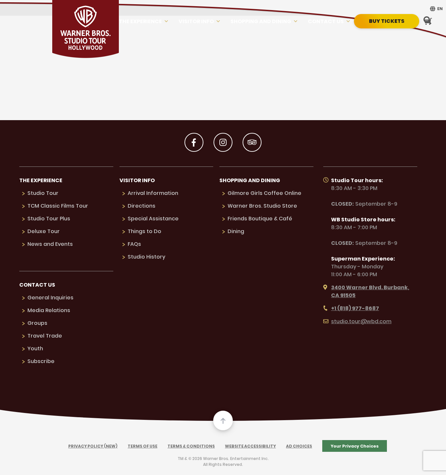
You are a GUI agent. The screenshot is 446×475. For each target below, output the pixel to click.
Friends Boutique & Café (260, 218)
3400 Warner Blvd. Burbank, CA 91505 (370, 291)
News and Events (50, 244)
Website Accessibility (250, 446)
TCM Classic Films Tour (57, 206)
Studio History (146, 257)
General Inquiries (50, 297)
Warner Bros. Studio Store (262, 206)
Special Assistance (153, 218)
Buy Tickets (387, 21)
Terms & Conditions (191, 446)
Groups (37, 323)
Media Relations (48, 310)
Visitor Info (196, 21)
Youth (35, 348)
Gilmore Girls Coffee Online (264, 193)
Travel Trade (44, 336)
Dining (236, 231)
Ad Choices (299, 446)
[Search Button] (427, 20)
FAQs (134, 244)
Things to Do (144, 231)
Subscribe (41, 361)
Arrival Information (153, 193)
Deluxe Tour (43, 231)
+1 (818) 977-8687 (355, 308)
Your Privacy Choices (355, 446)
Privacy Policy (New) (93, 446)
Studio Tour (42, 193)
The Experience (140, 21)
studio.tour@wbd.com (361, 321)
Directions (141, 206)
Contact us (326, 21)
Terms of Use (142, 446)
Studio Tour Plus (48, 218)
